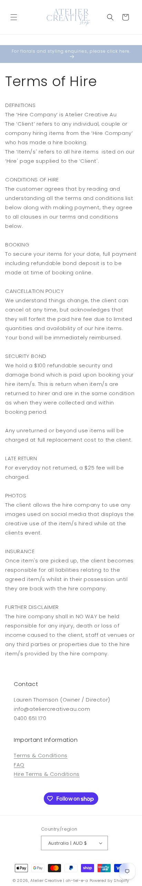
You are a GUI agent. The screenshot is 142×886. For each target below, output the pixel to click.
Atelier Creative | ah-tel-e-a (59, 880)
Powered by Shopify (110, 880)
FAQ (19, 764)
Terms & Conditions (41, 755)
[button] (13, 17)
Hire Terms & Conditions (47, 774)
